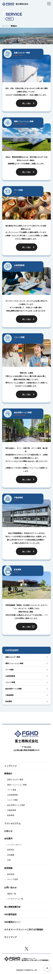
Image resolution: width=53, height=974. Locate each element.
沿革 (9, 860)
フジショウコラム (12, 823)
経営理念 (10, 850)
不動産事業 (9, 695)
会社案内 (8, 838)
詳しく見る (27, 103)
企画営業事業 (10, 676)
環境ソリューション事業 (14, 663)
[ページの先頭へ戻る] (47, 968)
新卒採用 (10, 874)
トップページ (10, 766)
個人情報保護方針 (12, 907)
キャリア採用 (12, 879)
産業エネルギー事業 (12, 657)
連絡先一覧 (11, 894)
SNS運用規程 (10, 914)
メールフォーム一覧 (15, 899)
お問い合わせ (10, 887)
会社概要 (10, 855)
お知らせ (8, 831)
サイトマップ (10, 937)
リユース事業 (10, 682)
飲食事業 (8, 701)
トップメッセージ (14, 845)
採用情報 (8, 868)
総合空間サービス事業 (13, 689)
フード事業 (9, 670)
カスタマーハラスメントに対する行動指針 (23, 929)
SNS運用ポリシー (12, 922)
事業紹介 (8, 773)
